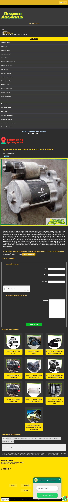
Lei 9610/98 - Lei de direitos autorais (51, 454)
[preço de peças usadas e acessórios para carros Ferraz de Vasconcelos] (34, 415)
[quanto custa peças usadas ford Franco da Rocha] (34, 389)
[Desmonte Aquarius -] (34, 14)
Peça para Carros (5, 92)
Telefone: (45, 281)
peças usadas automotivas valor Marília (13, 376)
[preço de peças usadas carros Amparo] (13, 389)
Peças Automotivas (6, 96)
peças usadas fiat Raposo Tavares (34, 352)
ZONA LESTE (10, 438)
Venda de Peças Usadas (7, 126)
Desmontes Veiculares (7, 77)
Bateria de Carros (5, 50)
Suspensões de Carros (6, 119)
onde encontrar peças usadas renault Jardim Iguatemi (54, 352)
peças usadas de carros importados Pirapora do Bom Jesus (55, 401)
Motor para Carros (5, 84)
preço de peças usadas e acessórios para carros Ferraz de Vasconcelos (34, 427)
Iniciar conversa (47, 495)
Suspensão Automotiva (7, 115)
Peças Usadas (4, 104)
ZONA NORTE (17, 438)
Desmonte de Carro (6, 73)
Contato (25, 490)
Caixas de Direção (5, 54)
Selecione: (4, 438)
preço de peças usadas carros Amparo (13, 400)
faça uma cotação (29, 254)
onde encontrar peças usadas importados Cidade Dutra (54, 376)
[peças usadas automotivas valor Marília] (13, 365)
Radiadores (4, 111)
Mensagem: (45, 300)
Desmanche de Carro (6, 65)
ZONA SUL (30, 438)
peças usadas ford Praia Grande (13, 352)
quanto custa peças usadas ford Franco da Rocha (34, 400)
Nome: (46, 268)
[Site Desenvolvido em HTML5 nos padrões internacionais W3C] (5, 500)
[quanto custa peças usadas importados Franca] (34, 365)
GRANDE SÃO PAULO (38, 438)
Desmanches (4, 69)
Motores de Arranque (6, 88)
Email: (46, 275)
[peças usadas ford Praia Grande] (13, 341)
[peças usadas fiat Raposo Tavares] (34, 341)
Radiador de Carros (6, 107)
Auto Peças (4, 46)
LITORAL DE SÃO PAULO (55, 438)
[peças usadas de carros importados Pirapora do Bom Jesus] (55, 389)
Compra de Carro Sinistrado (8, 61)
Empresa (26, 485)
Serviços (34, 39)
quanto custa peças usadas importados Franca (34, 376)
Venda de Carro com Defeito (8, 123)
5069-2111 (35, 24)
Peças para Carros (5, 100)
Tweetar (6, 156)
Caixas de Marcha (5, 58)
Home (13, 485)
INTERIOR (46, 438)
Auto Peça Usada (5, 42)
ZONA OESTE (24, 438)
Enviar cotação (34, 324)
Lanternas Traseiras (6, 81)
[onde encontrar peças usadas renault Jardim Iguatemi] (55, 341)
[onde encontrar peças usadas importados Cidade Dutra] (55, 365)
